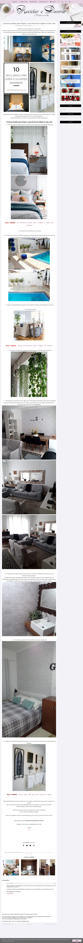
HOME (15, 1)
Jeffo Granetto (10, 883)
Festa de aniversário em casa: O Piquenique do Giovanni (71, 81)
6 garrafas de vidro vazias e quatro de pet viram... (70, 67)
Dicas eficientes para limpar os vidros (35, 346)
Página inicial (29, 924)
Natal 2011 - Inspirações (70, 94)
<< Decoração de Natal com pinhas (7, 924)
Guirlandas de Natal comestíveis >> (50, 924)
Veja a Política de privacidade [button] (8, 941)
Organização (29, 853)
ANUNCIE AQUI (44, 1)
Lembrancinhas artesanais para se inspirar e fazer (70, 40)
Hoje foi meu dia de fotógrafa (70, 53)
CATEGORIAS (34, 1)
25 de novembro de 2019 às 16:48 (18, 883)
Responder (10, 893)
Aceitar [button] (76, 940)
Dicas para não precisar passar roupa (35, 794)
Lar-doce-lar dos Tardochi (36, 852)
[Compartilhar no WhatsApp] (33, 845)
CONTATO (53, 1)
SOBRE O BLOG (24, 1)
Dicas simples (25, 852)
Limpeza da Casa (48, 852)
